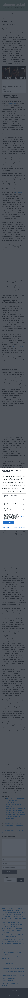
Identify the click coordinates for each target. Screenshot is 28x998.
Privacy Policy (22, 527)
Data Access (14, 527)
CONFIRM (8, 522)
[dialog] (14, 499)
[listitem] (14, 496)
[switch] (22, 499)
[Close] (25, 470)
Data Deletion (6, 527)
